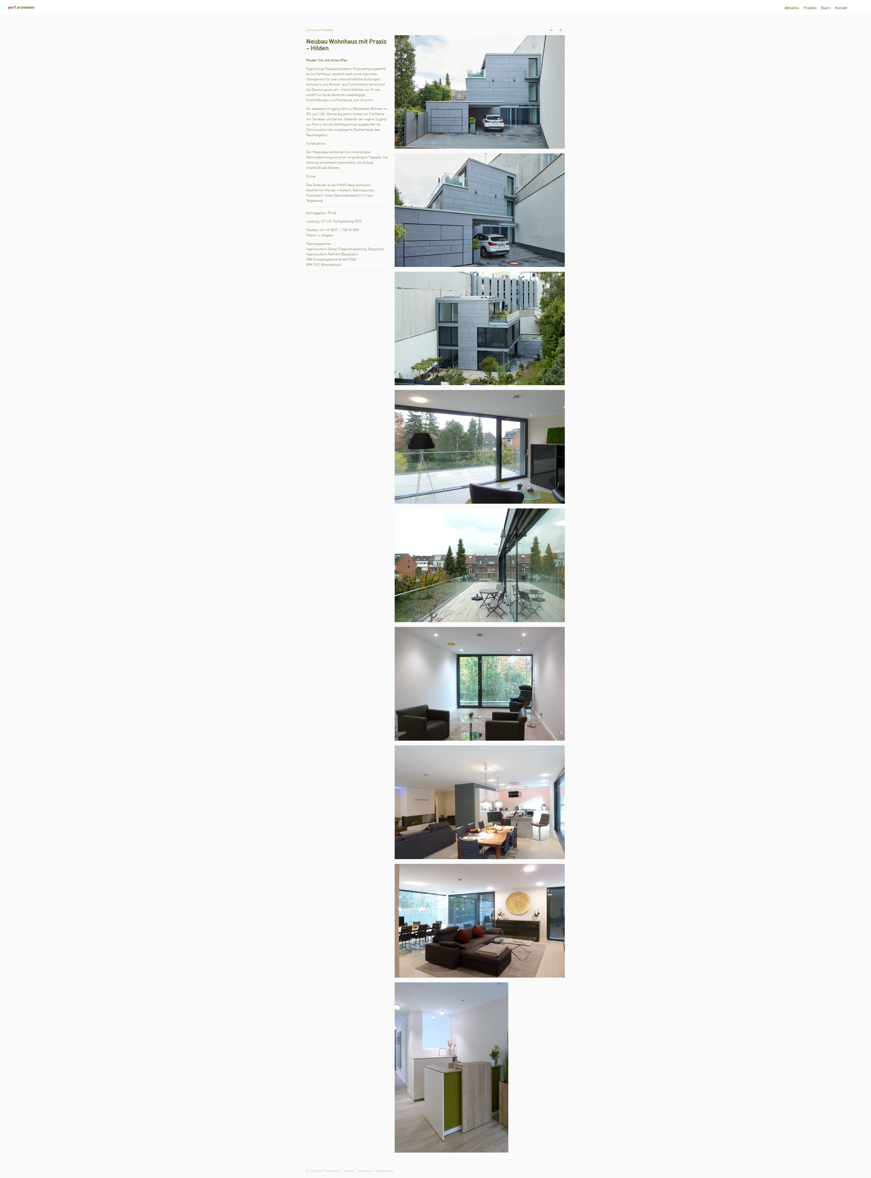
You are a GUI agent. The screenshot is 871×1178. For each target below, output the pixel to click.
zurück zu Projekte (320, 30)
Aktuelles (792, 8)
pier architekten (21, 8)
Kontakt (841, 8)
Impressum (365, 1171)
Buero (826, 8)
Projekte (810, 8)
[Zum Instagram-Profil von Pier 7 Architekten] (861, 8)
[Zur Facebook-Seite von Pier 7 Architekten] (854, 8)
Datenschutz (385, 1171)
